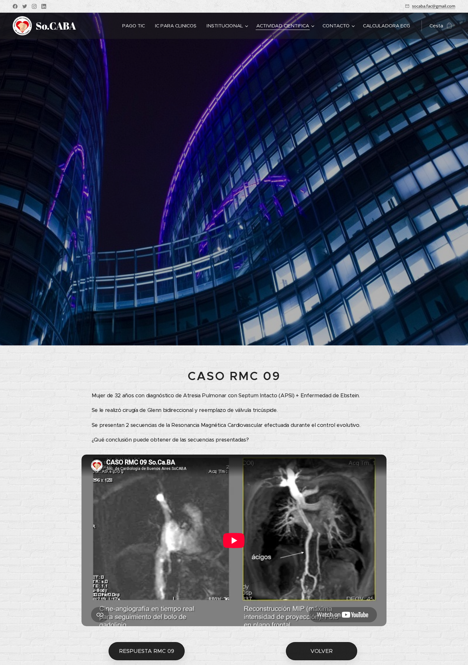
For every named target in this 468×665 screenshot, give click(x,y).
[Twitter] (25, 6)
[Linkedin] (44, 6)
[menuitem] (135, 26)
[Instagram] (34, 6)
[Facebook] (15, 6)
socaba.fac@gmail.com (433, 6)
